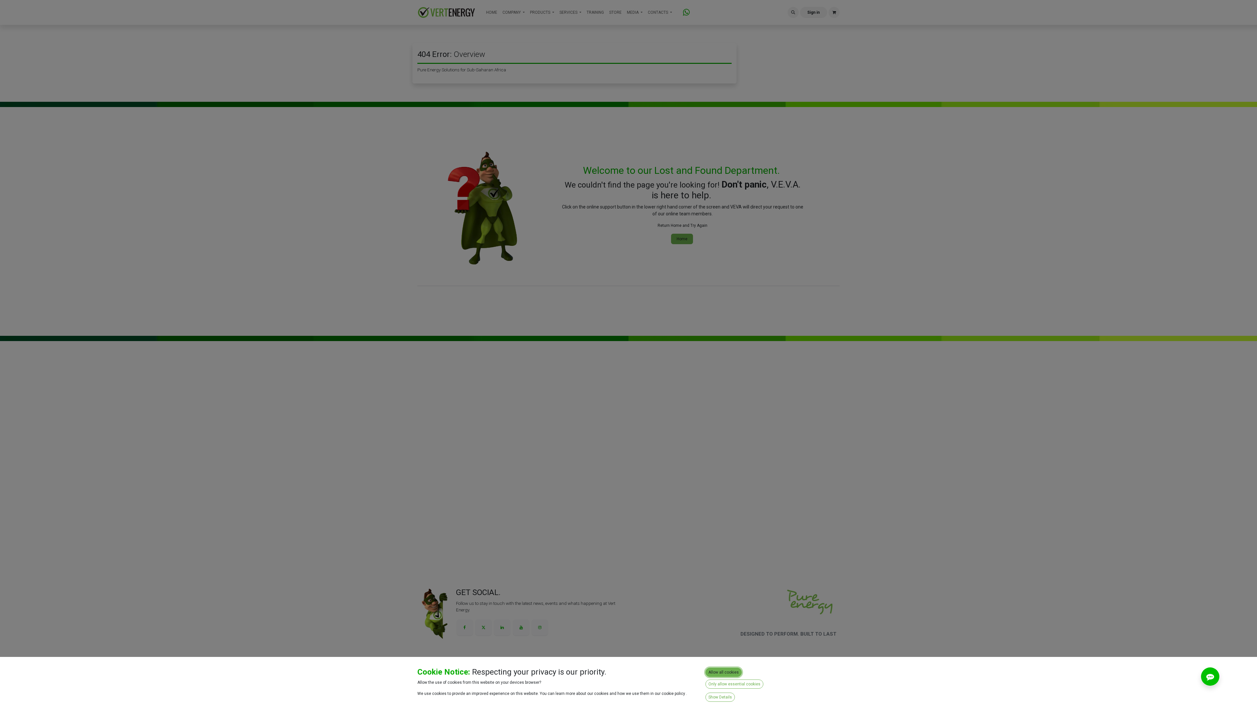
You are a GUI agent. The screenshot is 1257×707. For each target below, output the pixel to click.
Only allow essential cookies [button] (734, 684)
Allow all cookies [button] (723, 672)
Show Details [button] (720, 697)
